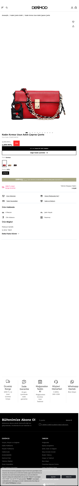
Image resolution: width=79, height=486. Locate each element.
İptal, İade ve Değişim (49, 449)
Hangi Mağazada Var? (52, 196)
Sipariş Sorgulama (48, 446)
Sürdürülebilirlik (6, 455)
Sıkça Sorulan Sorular (49, 452)
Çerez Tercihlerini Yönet (49, 467)
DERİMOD (6, 438)
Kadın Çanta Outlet (16, 15)
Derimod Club (6, 458)
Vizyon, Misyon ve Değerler (10, 442)
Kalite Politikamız (7, 446)
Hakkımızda (6, 452)
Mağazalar (45, 442)
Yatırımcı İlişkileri (7, 461)
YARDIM (45, 438)
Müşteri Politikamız (8, 449)
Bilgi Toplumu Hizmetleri (9, 467)
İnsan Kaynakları (7, 464)
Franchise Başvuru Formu (50, 464)
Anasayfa (5, 15)
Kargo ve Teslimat (48, 458)
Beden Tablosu (47, 455)
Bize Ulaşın (45, 461)
